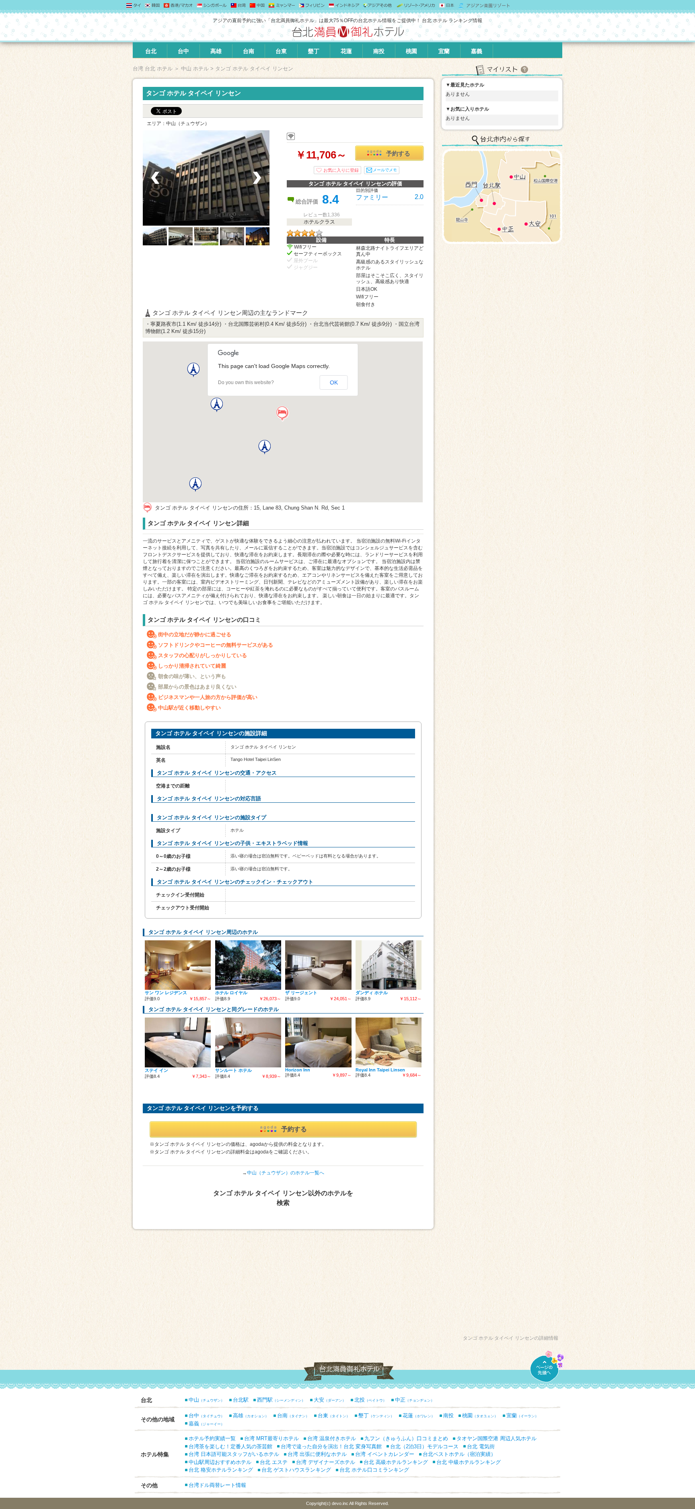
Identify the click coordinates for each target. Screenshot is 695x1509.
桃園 (411, 51)
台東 (281, 51)
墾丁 (313, 51)
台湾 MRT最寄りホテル (271, 1438)
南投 (379, 51)
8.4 (330, 199)
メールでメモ (385, 170)
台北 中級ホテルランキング (468, 1462)
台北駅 (241, 1400)
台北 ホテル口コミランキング (374, 1470)
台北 (150, 51)
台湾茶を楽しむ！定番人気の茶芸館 (230, 1446)
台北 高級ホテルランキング (396, 1462)
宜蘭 (444, 51)
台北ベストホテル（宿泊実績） (459, 1454)
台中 (183, 51)
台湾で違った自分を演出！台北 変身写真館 (331, 1446)
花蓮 (346, 51)
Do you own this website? (246, 382)
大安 (330, 1400)
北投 (370, 1400)
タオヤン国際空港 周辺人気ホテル (496, 1438)
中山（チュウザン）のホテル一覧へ (285, 1173)
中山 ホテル (195, 69)
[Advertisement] (283, 1289)
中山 (206, 1400)
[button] (283, 414)
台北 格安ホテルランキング (221, 1470)
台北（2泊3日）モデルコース (424, 1446)
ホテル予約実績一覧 (212, 1438)
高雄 (216, 51)
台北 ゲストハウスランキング (296, 1470)
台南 (248, 51)
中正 (414, 1400)
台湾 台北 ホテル (153, 69)
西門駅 (281, 1400)
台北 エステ (274, 1462)
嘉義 (476, 51)
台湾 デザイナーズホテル (325, 1462)
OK (334, 382)
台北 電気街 (481, 1446)
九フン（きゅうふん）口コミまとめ (406, 1438)
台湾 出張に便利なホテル (317, 1454)
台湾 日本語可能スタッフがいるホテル (234, 1454)
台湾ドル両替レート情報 (217, 1485)
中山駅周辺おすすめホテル (220, 1462)
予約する (398, 153)
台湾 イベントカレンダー (384, 1454)
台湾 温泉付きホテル (331, 1438)
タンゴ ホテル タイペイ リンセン (193, 93)
